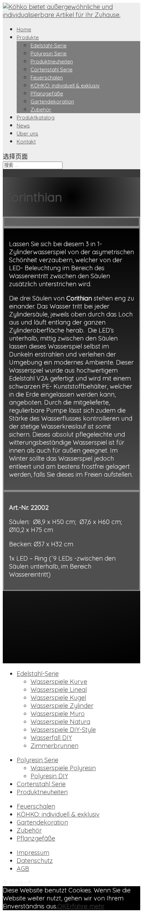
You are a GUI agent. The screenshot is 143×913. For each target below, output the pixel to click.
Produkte (28, 37)
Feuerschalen (47, 77)
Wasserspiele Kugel (58, 698)
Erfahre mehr (85, 906)
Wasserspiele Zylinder (62, 706)
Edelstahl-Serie (49, 45)
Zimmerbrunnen (54, 746)
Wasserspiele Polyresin (63, 768)
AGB (23, 869)
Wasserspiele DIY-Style (63, 730)
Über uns (27, 133)
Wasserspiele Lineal (59, 690)
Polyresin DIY (49, 776)
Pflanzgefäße (47, 93)
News (23, 125)
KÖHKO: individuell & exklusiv (65, 85)
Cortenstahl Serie (52, 69)
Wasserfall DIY (51, 738)
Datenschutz (35, 861)
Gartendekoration (52, 101)
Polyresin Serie (49, 53)
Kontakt (26, 141)
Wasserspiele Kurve (59, 682)
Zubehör (41, 109)
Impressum (33, 853)
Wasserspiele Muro (58, 714)
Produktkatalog (35, 117)
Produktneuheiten (52, 61)
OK (61, 906)
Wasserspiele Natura (60, 722)
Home (24, 29)
